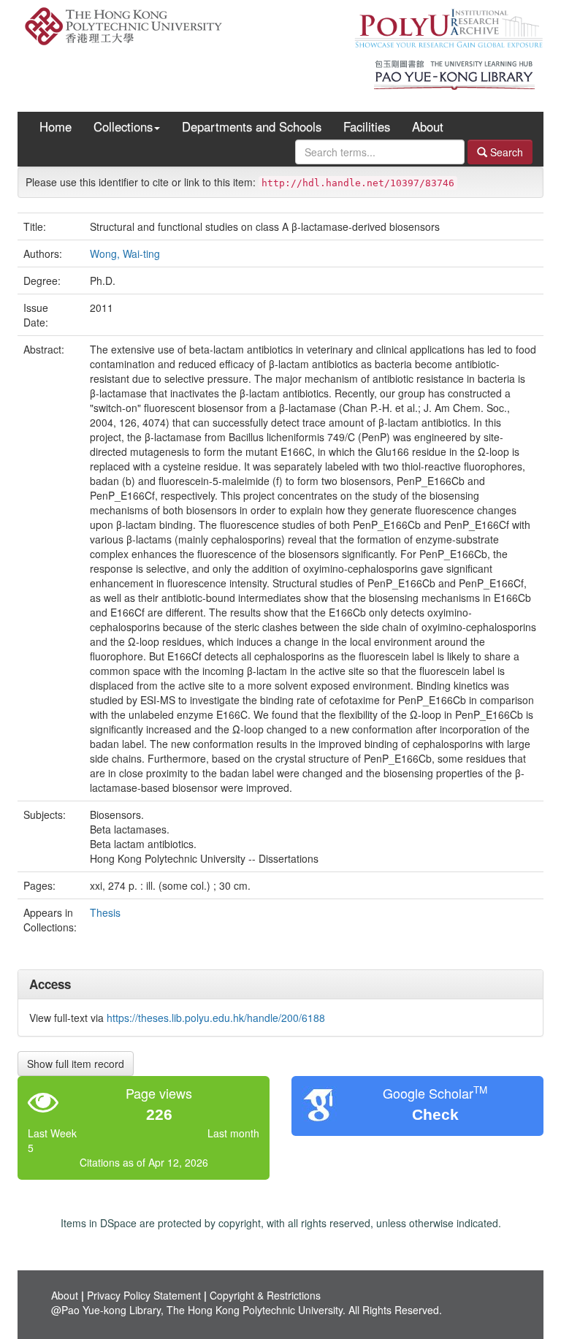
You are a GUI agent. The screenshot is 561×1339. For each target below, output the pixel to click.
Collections (123, 126)
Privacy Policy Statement (144, 1295)
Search (505, 152)
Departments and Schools (251, 126)
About (427, 126)
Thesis (105, 912)
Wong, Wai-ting (125, 253)
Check (435, 1114)
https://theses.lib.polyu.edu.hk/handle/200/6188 (216, 1017)
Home (55, 126)
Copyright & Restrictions (265, 1295)
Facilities (366, 126)
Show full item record (75, 1063)
